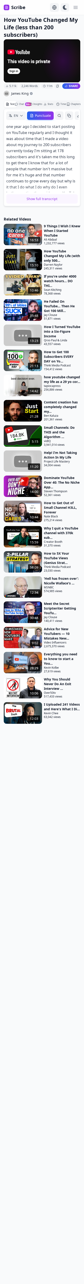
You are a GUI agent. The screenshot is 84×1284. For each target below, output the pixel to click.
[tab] (10, 104)
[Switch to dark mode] (65, 7)
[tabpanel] (42, 157)
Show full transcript (42, 199)
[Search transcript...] (59, 115)
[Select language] (54, 7)
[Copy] (69, 115)
